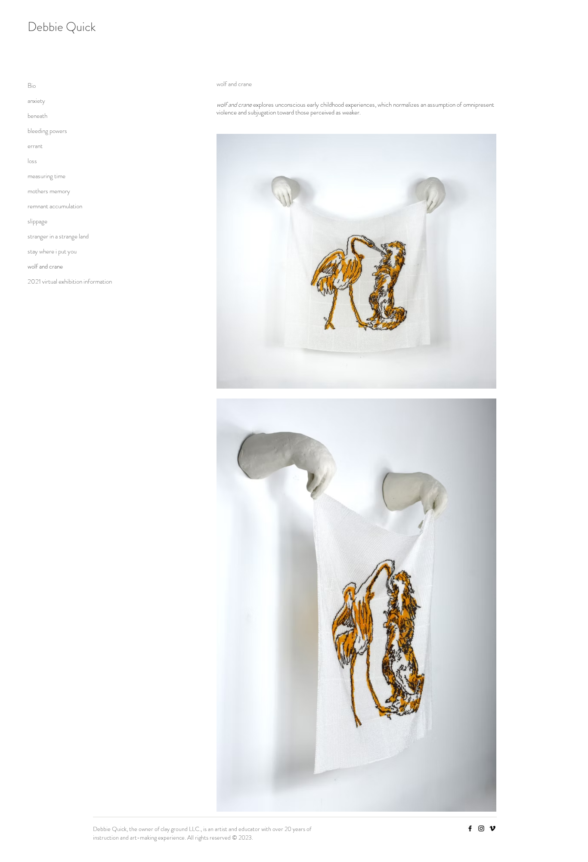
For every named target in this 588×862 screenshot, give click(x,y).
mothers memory (49, 191)
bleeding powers (47, 131)
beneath (37, 115)
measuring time (46, 176)
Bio (32, 85)
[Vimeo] (492, 828)
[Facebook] (470, 828)
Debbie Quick (62, 27)
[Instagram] (481, 828)
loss (32, 161)
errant (35, 146)
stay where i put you (52, 251)
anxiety (36, 100)
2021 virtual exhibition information (58, 281)
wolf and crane (45, 266)
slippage (37, 221)
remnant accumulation (55, 206)
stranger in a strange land (58, 236)
